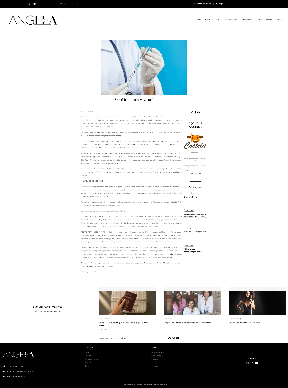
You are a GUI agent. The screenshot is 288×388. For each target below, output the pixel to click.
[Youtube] (34, 4)
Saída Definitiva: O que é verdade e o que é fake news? (123, 324)
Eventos (259, 20)
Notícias (208, 20)
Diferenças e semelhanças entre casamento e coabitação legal (195, 250)
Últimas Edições (231, 20)
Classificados (247, 20)
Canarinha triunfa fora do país (245, 323)
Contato (279, 20)
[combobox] (109, 4)
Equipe (269, 20)
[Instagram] (29, 4)
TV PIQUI (219, 4)
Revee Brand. (163, 384)
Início (199, 20)
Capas (218, 20)
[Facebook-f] (23, 4)
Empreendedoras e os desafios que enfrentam (187, 323)
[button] (170, 338)
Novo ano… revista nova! (195, 232)
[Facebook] (247, 363)
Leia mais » (104, 330)
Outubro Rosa (190, 197)
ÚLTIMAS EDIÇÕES (203, 4)
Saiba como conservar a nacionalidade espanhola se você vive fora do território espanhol (195, 215)
